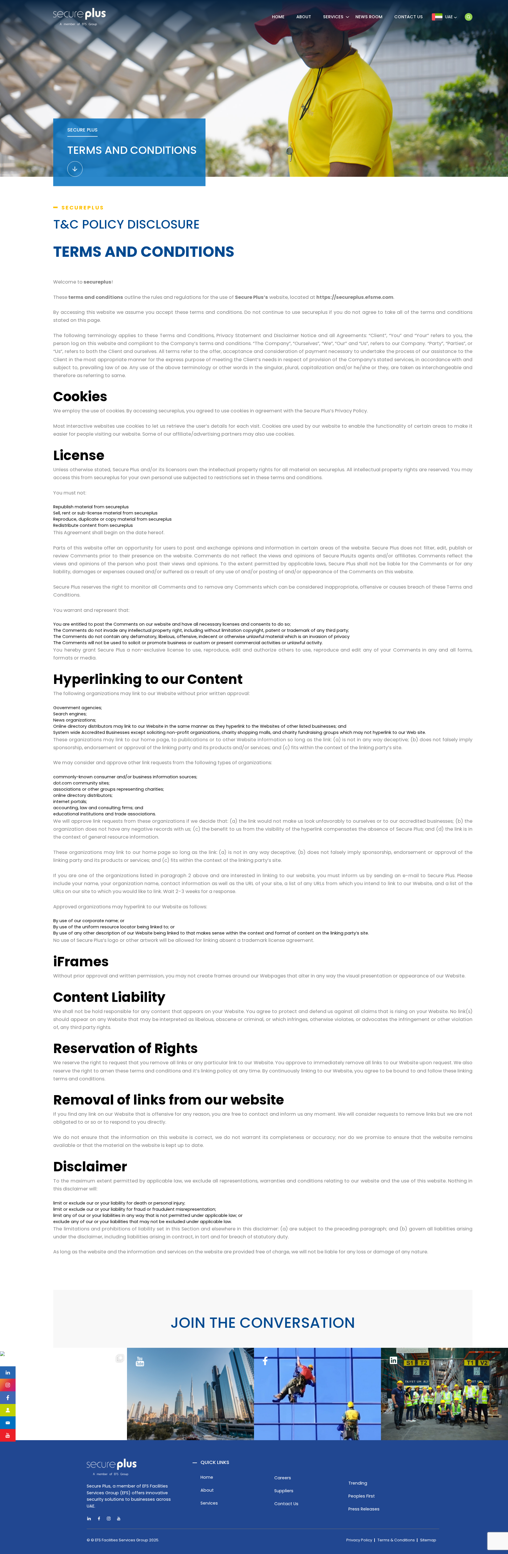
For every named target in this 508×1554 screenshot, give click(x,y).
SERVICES (333, 17)
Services (209, 1503)
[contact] (8, 1422)
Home (206, 1477)
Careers (282, 1478)
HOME (278, 17)
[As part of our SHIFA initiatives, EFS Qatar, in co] (63, 1414)
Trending (357, 1483)
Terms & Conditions (396, 1540)
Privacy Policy (359, 1540)
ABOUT (303, 17)
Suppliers (283, 1491)
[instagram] (8, 1385)
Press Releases (364, 1509)
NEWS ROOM (368, 17)
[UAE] (468, 17)
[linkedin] (8, 1372)
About (207, 1490)
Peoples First (361, 1496)
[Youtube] (8, 1435)
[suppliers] (8, 1410)
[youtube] (118, 1519)
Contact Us (408, 17)
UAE (449, 17)
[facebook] (8, 1397)
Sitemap (428, 1540)
